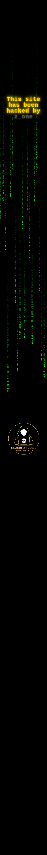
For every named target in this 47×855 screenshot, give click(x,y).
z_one (23, 117)
